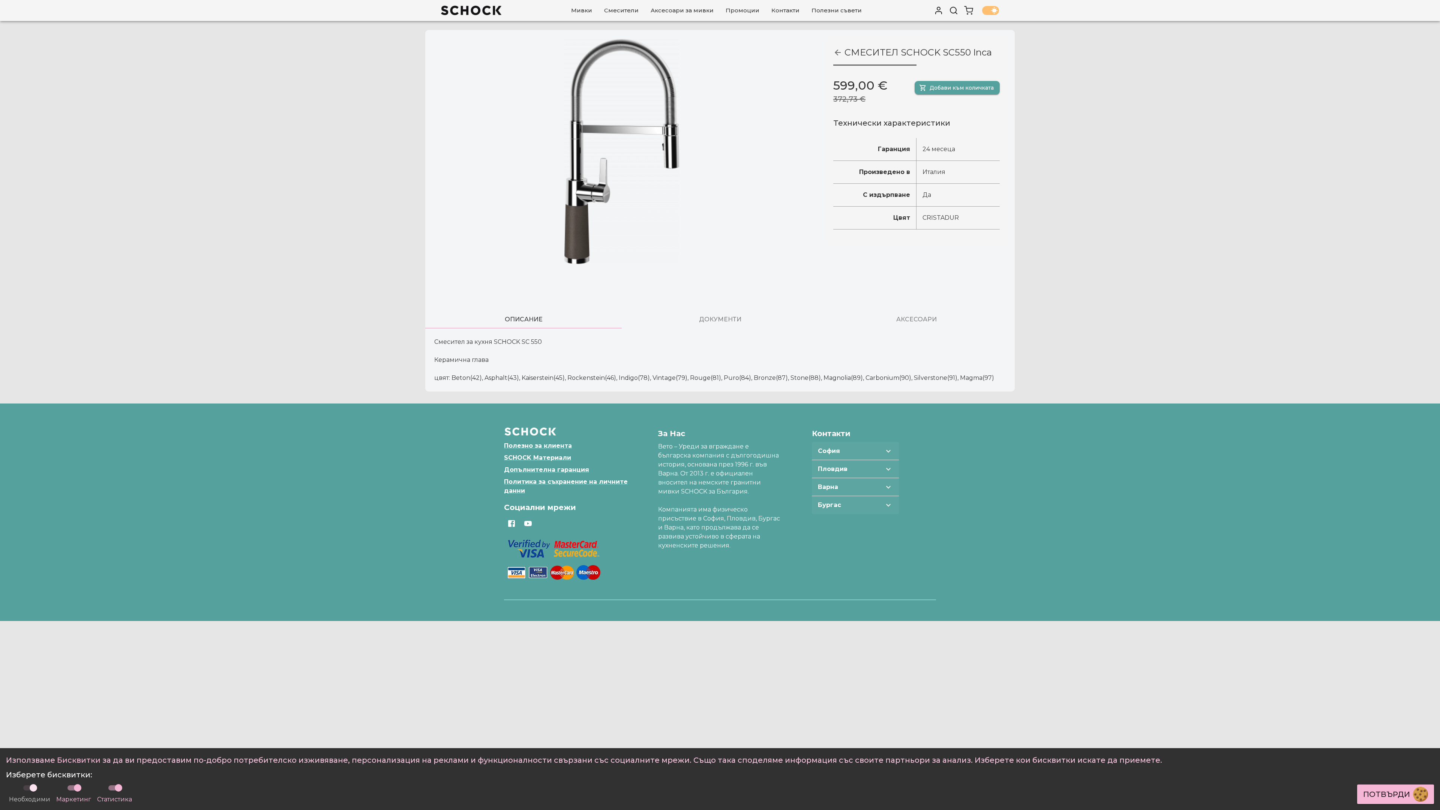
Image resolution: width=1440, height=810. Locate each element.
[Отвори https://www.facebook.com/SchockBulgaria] (511, 523)
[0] (968, 10)
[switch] (77, 788)
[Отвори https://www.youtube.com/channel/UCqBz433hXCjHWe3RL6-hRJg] (528, 523)
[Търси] (953, 10)
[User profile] (938, 10)
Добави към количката (962, 87)
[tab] (523, 319)
